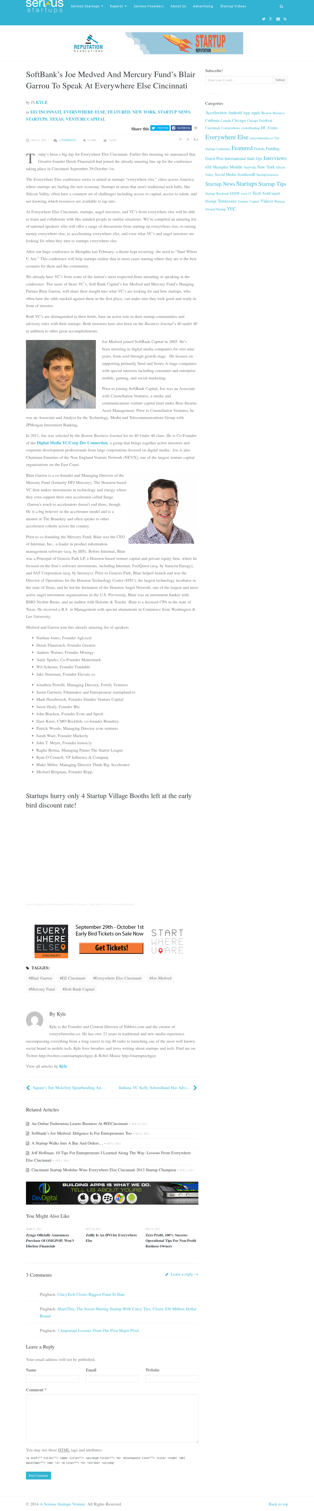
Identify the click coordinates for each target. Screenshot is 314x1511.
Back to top (278, 1504)
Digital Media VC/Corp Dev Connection (72, 443)
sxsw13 (246, 193)
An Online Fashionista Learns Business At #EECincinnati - (88, 1123)
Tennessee (227, 201)
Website (153, 1370)
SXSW (235, 193)
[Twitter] (264, 19)
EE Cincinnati (73, 978)
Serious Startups (85, 6)
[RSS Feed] (286, 19)
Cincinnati (212, 127)
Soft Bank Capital (79, 989)
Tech (256, 193)
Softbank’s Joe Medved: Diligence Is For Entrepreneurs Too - (89, 1133)
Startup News (174, 112)
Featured (119, 112)
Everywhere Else (84, 112)
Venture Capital (86, 119)
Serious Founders (149, 6)
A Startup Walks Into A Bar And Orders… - (75, 1143)
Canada (226, 120)
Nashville (250, 167)
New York (144, 112)
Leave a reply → (184, 1274)
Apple (255, 112)
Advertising (203, 6)
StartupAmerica (267, 174)
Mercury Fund (43, 989)
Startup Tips (272, 183)
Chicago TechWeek (259, 120)
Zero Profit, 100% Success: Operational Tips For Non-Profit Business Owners (171, 1240)
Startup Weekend (216, 193)
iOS (208, 167)
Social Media (225, 174)
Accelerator (216, 112)
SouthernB (246, 174)
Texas (56, 119)
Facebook (183, 128)
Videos (266, 201)
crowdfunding (250, 127)
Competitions (230, 127)
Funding (273, 148)
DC (264, 127)
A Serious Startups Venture (62, 1504)
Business (279, 112)
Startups (36, 119)
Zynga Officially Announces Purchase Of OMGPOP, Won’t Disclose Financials (50, 1240)
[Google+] (271, 19)
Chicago (239, 120)
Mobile (236, 167)
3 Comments (67, 140)
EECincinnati (45, 112)
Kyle (41, 102)
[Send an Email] (278, 19)
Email (91, 1370)
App (246, 112)
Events (273, 127)
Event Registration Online (40, 904)
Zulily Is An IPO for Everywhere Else (111, 1237)
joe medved (161, 978)
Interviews (275, 158)
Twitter (162, 128)
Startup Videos (233, 6)
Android (235, 112)
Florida (259, 148)
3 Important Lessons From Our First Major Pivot (98, 1330)
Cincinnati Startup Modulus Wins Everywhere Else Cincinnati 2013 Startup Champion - (112, 1169)
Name (31, 1370)
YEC (231, 209)
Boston (266, 112)
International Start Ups (243, 158)
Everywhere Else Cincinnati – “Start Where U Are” (84, 904)
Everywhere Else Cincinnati (118, 978)
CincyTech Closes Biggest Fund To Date (91, 1294)
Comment (36, 1390)
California (212, 120)
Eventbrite (128, 904)
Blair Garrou (41, 978)
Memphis (220, 167)
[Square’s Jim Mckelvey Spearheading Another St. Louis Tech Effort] (28, 1087)
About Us (178, 6)
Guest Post (214, 158)
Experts (116, 6)
